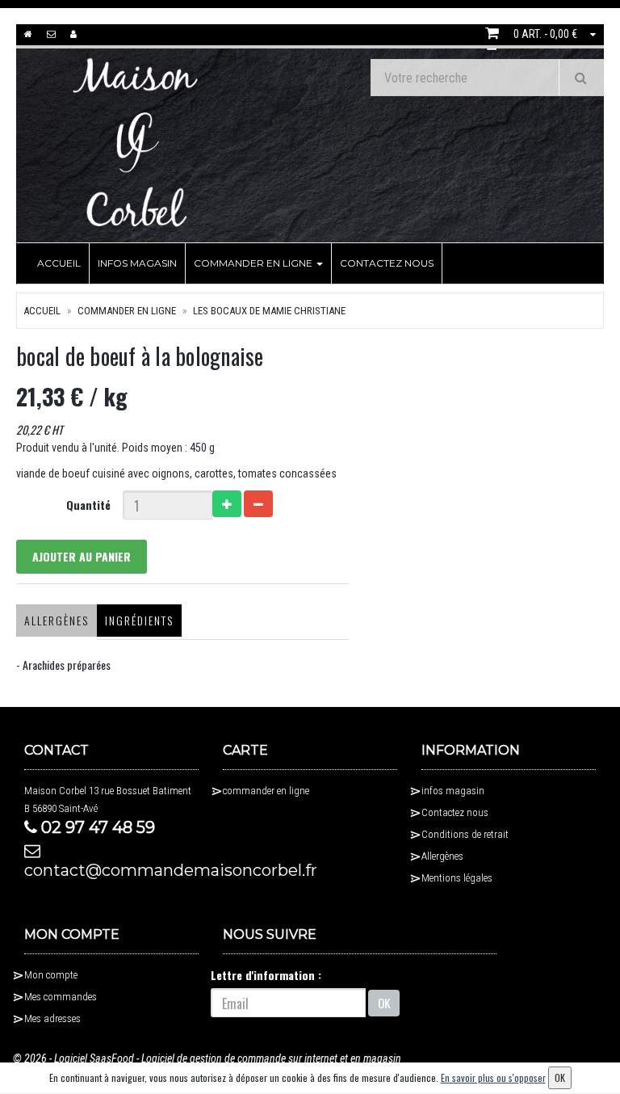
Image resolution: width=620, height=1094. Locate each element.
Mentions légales (456, 878)
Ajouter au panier (81, 556)
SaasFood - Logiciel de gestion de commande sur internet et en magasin (245, 1058)
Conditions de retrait (465, 834)
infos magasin (137, 263)
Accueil (59, 263)
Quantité (88, 504)
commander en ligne (254, 263)
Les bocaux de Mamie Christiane (269, 311)
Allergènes (56, 620)
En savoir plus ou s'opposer (493, 1077)
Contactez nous (387, 263)
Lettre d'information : (266, 974)
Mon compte (51, 975)
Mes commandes (60, 997)
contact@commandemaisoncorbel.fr (111, 870)
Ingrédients (139, 620)
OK (384, 1003)
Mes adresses (52, 1018)
